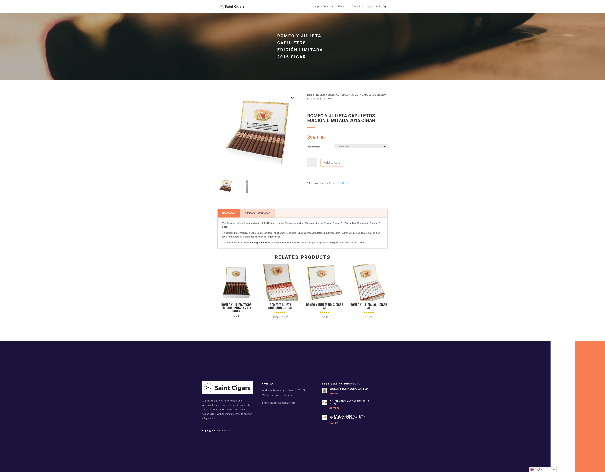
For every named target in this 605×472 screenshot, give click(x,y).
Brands (326, 6)
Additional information (257, 213)
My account (373, 6)
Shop (316, 6)
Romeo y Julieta (258, 242)
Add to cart (332, 162)
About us (342, 6)
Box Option (313, 146)
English (538, 469)
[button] (293, 98)
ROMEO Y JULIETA (327, 94)
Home (310, 94)
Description (228, 213)
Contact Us (357, 6)
